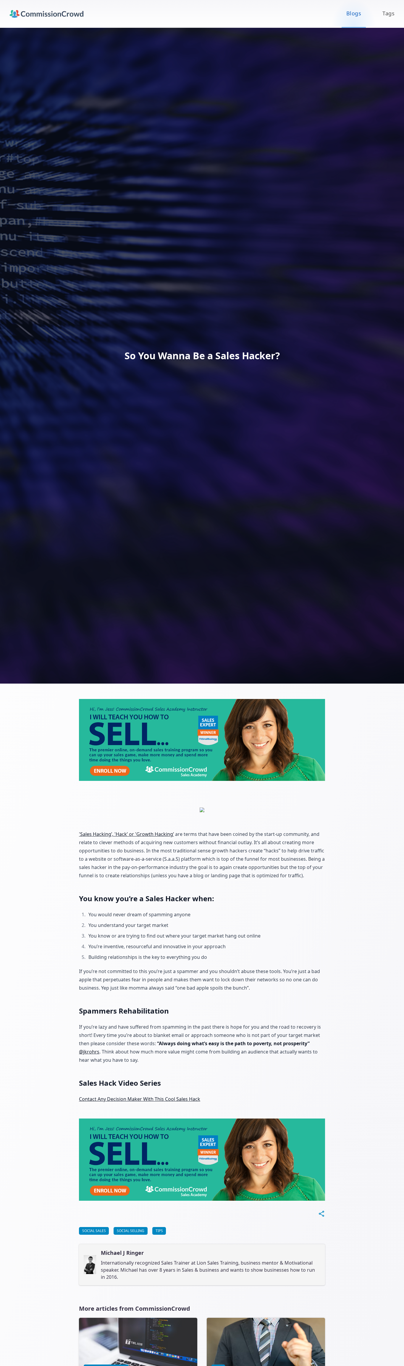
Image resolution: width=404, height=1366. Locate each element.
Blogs (353, 13)
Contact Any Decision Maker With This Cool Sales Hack (139, 1099)
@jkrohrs (89, 1051)
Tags (388, 13)
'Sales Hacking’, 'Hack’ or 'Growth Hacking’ (126, 834)
